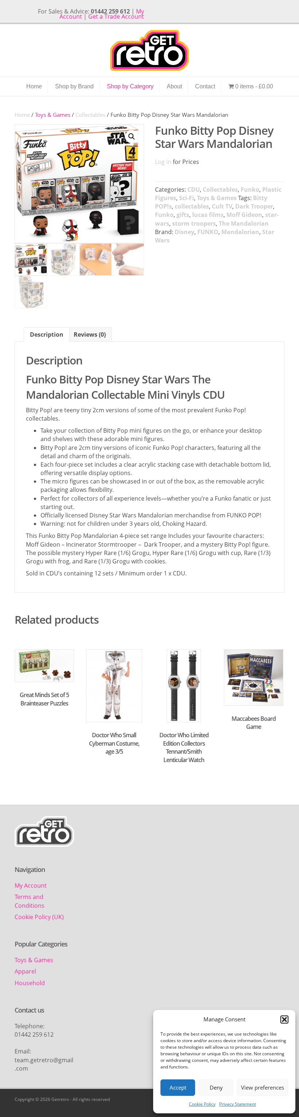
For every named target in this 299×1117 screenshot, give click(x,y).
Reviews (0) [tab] (90, 334)
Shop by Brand (74, 86)
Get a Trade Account (116, 16)
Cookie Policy (202, 1104)
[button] (284, 1019)
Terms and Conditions (29, 901)
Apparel (25, 971)
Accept (178, 1087)
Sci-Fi (186, 198)
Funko (250, 189)
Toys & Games (217, 198)
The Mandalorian (244, 223)
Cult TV (222, 206)
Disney (184, 232)
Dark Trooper (254, 206)
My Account (31, 885)
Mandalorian (240, 232)
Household (30, 983)
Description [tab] (46, 334)
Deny (216, 1087)
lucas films (208, 215)
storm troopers (194, 223)
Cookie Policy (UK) (39, 917)
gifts (182, 215)
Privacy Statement (237, 1104)
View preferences (262, 1087)
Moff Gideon (244, 215)
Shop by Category (130, 86)
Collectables (90, 114)
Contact (205, 86)
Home (34, 86)
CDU (193, 189)
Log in (163, 162)
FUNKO (207, 232)
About (174, 86)
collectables (192, 206)
